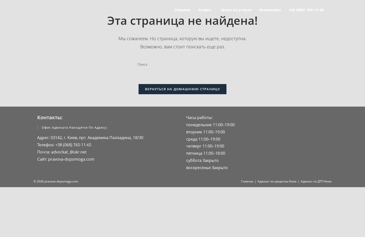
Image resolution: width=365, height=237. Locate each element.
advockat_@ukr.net (68, 152)
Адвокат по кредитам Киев (276, 181)
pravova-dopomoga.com (70, 159)
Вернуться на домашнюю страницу (182, 89)
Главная (247, 181)
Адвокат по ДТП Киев (316, 181)
